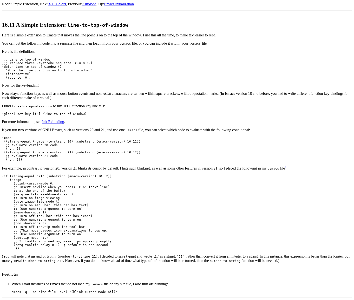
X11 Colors (57, 4)
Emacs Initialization (119, 4)
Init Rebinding (53, 122)
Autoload (89, 4)
